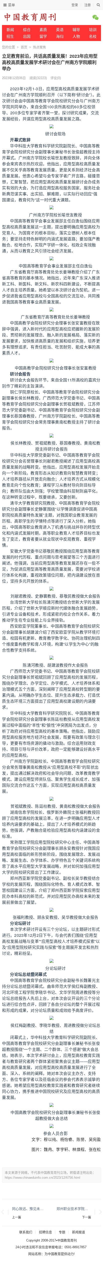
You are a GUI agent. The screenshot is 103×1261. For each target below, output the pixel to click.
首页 (24, 47)
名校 (92, 36)
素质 (43, 30)
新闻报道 (78, 1232)
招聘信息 (45, 1232)
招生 (10, 36)
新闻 (10, 30)
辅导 (76, 30)
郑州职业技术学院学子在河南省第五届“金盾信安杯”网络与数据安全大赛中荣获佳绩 (73, 1209)
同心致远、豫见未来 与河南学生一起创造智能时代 (29, 1209)
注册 (87, 5)
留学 (43, 36)
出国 (26, 36)
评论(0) (55, 78)
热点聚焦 (39, 47)
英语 (60, 30)
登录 (75, 5)
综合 (26, 30)
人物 (76, 36)
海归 (60, 36)
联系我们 (25, 1232)
